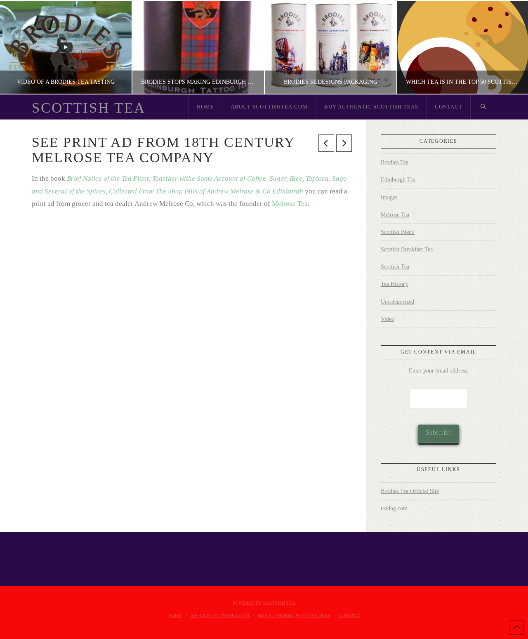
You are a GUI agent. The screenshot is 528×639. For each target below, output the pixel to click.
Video (387, 319)
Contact (349, 615)
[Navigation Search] (483, 106)
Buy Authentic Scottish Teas (294, 615)
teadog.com (394, 508)
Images (389, 197)
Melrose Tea (290, 203)
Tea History (394, 284)
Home (175, 615)
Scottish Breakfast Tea (407, 249)
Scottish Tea (89, 108)
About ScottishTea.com (220, 615)
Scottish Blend (398, 232)
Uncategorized (397, 302)
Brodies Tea (394, 162)
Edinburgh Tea (398, 180)
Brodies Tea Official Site (410, 491)
